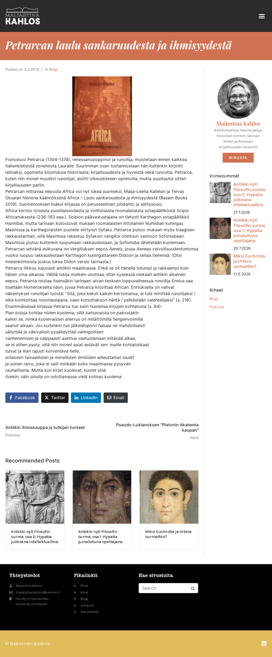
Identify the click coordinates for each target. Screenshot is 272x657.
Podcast (217, 306)
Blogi (53, 69)
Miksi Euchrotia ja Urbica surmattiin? (249, 261)
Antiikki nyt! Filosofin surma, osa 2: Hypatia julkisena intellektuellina (249, 194)
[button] (262, 16)
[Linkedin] (264, 643)
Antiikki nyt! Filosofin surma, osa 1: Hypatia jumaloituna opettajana (249, 230)
